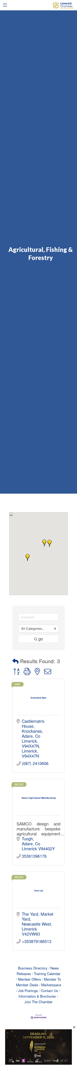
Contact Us (49, 990)
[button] (49, 543)
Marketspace (51, 984)
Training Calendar (47, 973)
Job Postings (28, 990)
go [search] (40, 639)
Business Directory (32, 968)
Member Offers (29, 979)
